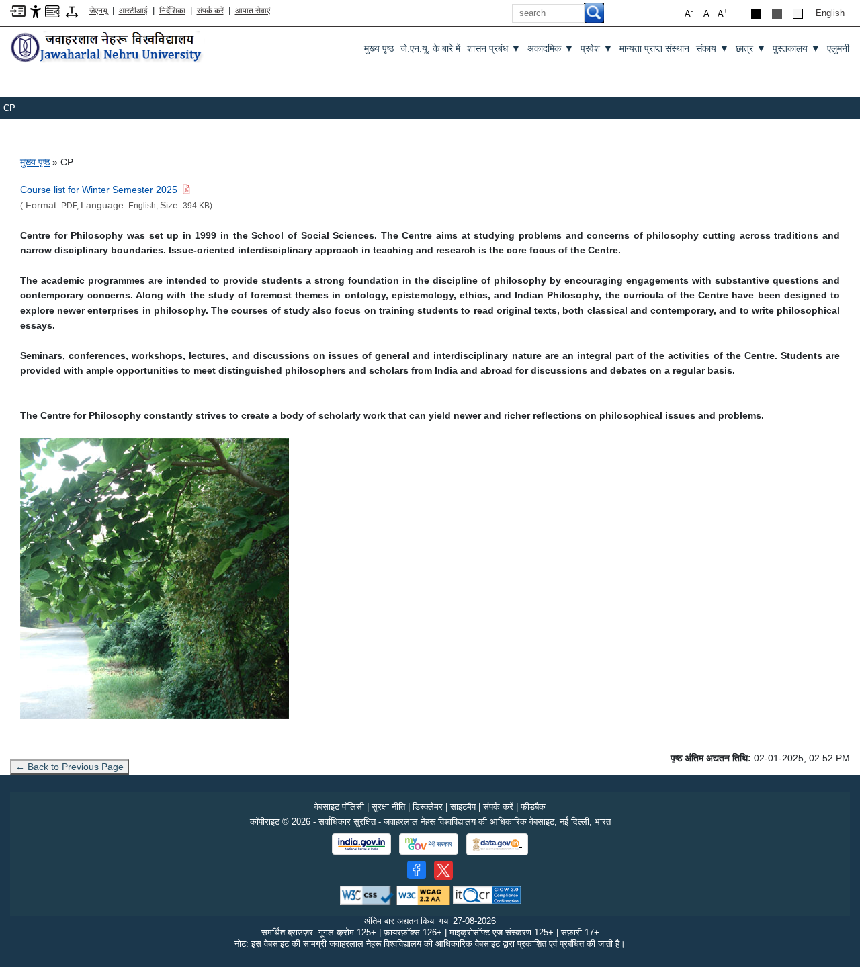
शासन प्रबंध (494, 48)
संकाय (712, 48)
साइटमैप (463, 807)
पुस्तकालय (796, 48)
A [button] (723, 13)
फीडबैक (533, 807)
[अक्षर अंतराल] (72, 11)
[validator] (367, 895)
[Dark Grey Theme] (777, 14)
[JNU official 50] (443, 870)
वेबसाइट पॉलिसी (339, 807)
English (830, 13)
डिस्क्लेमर (428, 807)
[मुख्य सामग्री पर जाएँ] (18, 10)
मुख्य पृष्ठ (379, 48)
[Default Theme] (798, 14)
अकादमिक (550, 48)
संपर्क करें (210, 10)
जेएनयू (98, 10)
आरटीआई (133, 10)
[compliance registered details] (487, 895)
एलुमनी (838, 48)
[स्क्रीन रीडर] (52, 10)
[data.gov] (497, 844)
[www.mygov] (428, 844)
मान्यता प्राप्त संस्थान (654, 48)
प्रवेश (596, 48)
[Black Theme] (756, 14)
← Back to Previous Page (69, 766)
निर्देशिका (172, 10)
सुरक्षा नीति (388, 807)
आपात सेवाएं (252, 10)
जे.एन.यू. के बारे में (430, 48)
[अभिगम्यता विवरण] (35, 11)
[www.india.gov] (361, 844)
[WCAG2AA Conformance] (423, 895)
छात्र (751, 48)
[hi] (107, 48)
